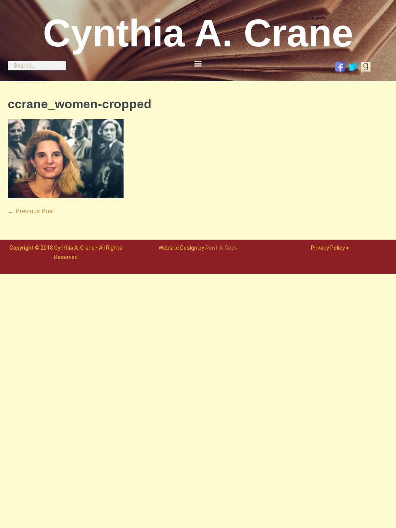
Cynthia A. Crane (198, 33)
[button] (197, 63)
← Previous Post (31, 211)
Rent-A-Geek (221, 248)
